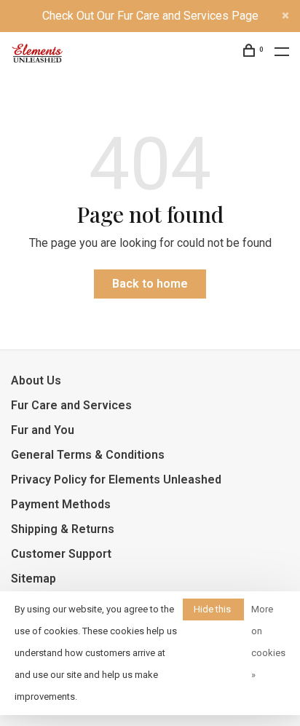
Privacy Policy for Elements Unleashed (116, 479)
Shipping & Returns (62, 529)
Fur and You (42, 430)
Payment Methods (61, 504)
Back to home (150, 284)
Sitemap (33, 578)
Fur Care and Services (71, 405)
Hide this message (213, 612)
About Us (36, 380)
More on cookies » (268, 642)
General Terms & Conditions (88, 455)
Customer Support (61, 554)
